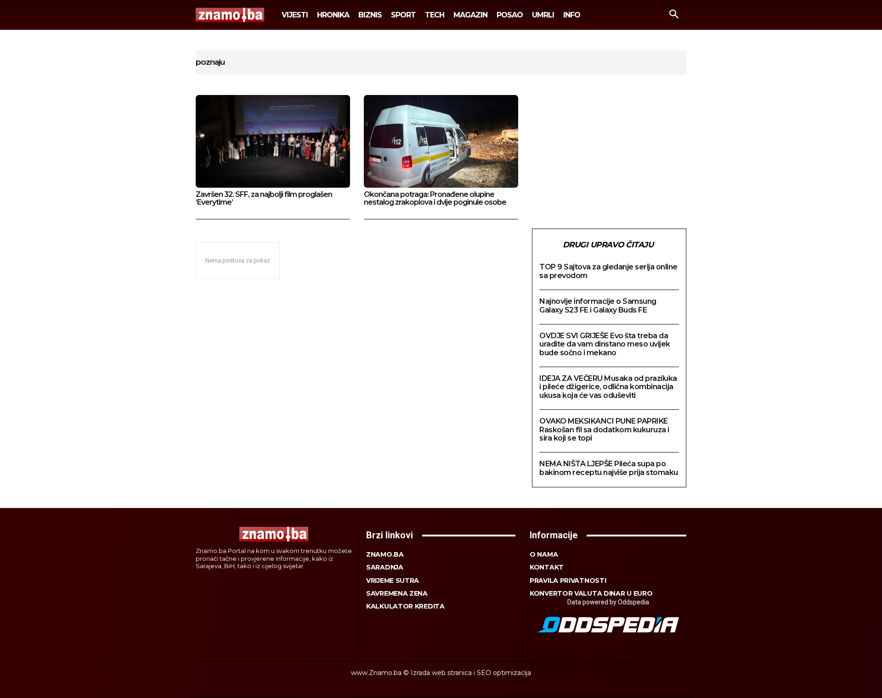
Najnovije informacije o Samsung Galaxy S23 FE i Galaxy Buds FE (597, 305)
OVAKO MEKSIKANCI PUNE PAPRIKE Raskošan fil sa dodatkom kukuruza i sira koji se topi (604, 429)
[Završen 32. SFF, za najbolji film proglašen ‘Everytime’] (273, 141)
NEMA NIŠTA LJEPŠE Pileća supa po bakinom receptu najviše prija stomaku (608, 467)
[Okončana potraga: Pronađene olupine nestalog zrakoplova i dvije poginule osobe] (441, 141)
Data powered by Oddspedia (608, 602)
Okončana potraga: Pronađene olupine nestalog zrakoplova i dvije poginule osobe (435, 198)
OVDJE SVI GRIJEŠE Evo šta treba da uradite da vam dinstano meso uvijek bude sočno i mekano (604, 344)
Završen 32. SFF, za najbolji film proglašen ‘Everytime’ (264, 198)
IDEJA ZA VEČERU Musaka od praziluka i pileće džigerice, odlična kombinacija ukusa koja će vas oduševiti (608, 387)
